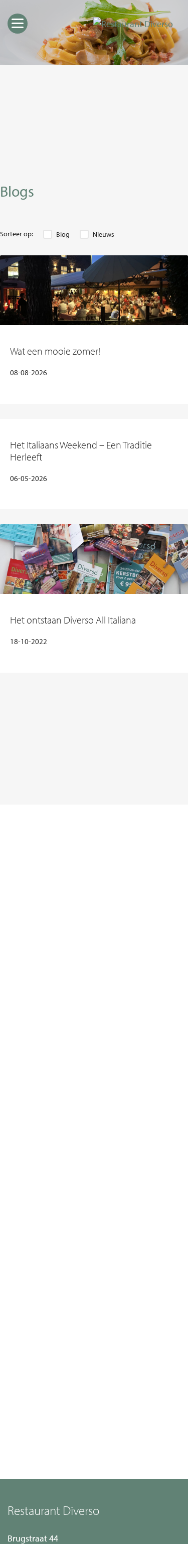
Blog (63, 234)
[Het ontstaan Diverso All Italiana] (94, 559)
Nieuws (103, 234)
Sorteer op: (16, 233)
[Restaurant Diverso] (133, 24)
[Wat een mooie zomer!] (94, 290)
